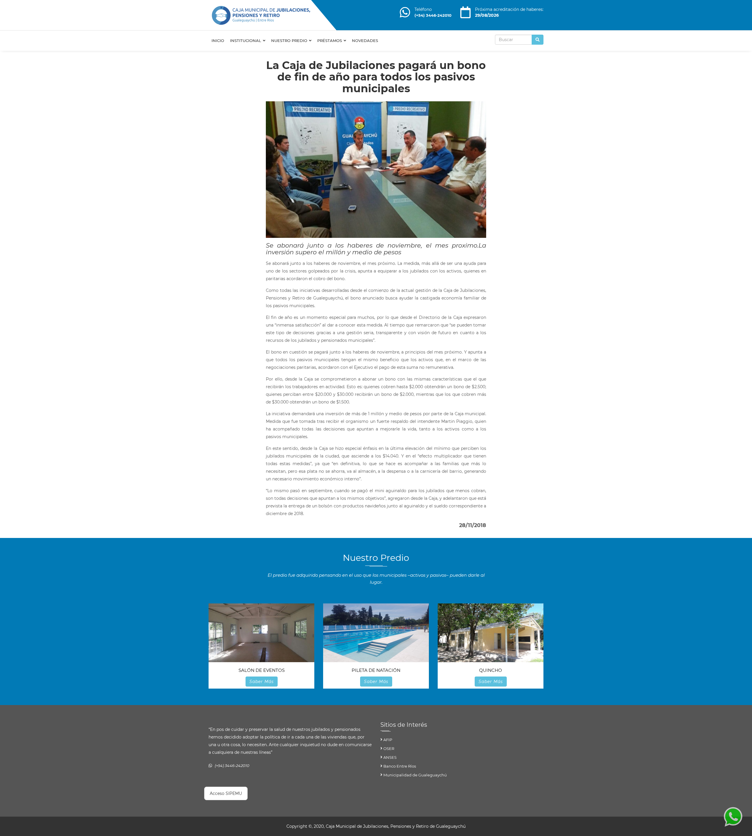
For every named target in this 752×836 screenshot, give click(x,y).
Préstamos (330, 40)
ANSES (390, 757)
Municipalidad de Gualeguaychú (415, 775)
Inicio (218, 40)
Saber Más (261, 681)
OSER (388, 748)
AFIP (387, 739)
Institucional (246, 40)
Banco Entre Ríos (399, 766)
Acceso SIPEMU (226, 793)
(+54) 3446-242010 (432, 15)
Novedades (365, 40)
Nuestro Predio (289, 40)
